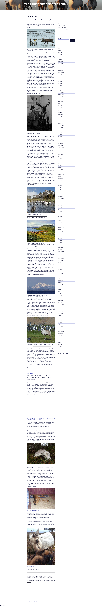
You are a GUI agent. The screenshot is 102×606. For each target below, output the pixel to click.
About (48, 11)
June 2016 (60, 317)
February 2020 (60, 220)
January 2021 (60, 196)
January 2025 (60, 90)
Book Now (2, 605)
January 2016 (60, 329)
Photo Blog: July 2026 (62, 27)
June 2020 (60, 211)
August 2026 (60, 48)
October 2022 (60, 149)
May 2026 (60, 54)
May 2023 (60, 134)
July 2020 (59, 209)
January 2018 (60, 275)
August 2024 (60, 101)
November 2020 (61, 200)
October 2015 (60, 335)
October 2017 (60, 282)
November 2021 (61, 174)
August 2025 (60, 74)
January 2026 (60, 63)
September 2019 (61, 231)
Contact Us (72, 11)
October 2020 (60, 202)
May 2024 (60, 107)
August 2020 (60, 207)
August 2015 (60, 340)
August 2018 (60, 260)
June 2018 (60, 264)
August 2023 (60, 127)
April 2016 (60, 322)
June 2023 (60, 132)
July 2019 (59, 236)
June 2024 (60, 105)
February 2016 (60, 326)
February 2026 (60, 61)
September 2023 (61, 125)
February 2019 (60, 247)
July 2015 (59, 342)
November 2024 (61, 94)
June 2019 (60, 238)
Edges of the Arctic (61, 25)
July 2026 (59, 50)
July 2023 (59, 129)
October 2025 (60, 70)
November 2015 (61, 333)
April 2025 (60, 83)
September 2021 (61, 178)
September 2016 (61, 311)
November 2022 (61, 147)
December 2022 (61, 145)
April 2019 (60, 242)
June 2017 (60, 291)
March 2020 (60, 218)
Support (30, 11)
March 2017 (60, 298)
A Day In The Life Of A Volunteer (64, 20)
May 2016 (60, 320)
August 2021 (60, 180)
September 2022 (61, 152)
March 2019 (60, 244)
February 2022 (60, 167)
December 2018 (61, 251)
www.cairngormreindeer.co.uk (36, 157)
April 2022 (60, 163)
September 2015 (61, 337)
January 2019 (60, 249)
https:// (28, 157)
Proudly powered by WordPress (40, 601)
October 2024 (60, 96)
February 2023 (60, 141)
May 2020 (60, 214)
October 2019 (60, 229)
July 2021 (59, 183)
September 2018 (61, 258)
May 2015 (60, 346)
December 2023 (61, 118)
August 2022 (60, 154)
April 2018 (60, 269)
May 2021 (60, 187)
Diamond (59, 23)
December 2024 (61, 92)
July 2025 (59, 76)
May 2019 (60, 240)
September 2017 (61, 284)
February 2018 (60, 273)
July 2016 (59, 315)
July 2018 (59, 262)
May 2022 (60, 160)
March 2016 (60, 324)
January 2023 (60, 143)
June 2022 (60, 158)
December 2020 (61, 198)
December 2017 (61, 278)
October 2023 (60, 123)
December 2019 (61, 225)
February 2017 (60, 300)
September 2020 (61, 205)
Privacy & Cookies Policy (28, 601)
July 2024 (59, 103)
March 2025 (60, 85)
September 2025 (61, 72)
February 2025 (60, 87)
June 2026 (60, 52)
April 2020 (60, 216)
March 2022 (60, 165)
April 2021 (60, 189)
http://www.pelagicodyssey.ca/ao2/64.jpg (42, 345)
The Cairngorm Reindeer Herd (45, 4)
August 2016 (60, 313)
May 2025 (60, 81)
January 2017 (60, 302)
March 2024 (60, 112)
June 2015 (60, 344)
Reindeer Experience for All (57, 11)
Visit (25, 11)
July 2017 (59, 289)
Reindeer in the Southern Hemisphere (40, 20)
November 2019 (61, 227)
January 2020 (60, 222)
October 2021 (60, 176)
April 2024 (60, 110)
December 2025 (61, 65)
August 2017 (60, 287)
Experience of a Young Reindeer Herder (65, 29)
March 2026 (60, 59)
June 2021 (60, 185)
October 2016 (60, 309)
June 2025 (60, 79)
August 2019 (60, 233)
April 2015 (60, 348)
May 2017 (60, 293)
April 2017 (60, 295)
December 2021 (61, 171)
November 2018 (61, 253)
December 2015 (61, 331)
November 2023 (61, 121)
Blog (67, 11)
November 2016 (61, 306)
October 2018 (60, 256)
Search (59, 38)
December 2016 (61, 304)
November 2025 (61, 68)
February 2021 (60, 194)
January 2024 (60, 116)
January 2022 (60, 169)
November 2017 (61, 280)
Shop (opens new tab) (39, 11)
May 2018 (60, 267)
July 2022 (59, 156)
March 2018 (60, 271)
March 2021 (60, 191)
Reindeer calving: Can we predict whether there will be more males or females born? (40, 377)
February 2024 (60, 114)
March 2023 (60, 138)
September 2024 (61, 99)
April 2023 (60, 136)
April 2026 (60, 56)
